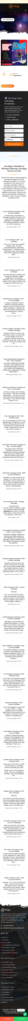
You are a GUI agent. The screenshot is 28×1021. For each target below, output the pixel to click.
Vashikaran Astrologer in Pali (13, 661)
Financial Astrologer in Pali (13, 718)
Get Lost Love (5, 994)
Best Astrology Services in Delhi (9, 975)
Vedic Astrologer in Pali (13, 431)
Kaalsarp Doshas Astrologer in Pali (13, 574)
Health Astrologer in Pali (13, 893)
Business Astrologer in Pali (13, 315)
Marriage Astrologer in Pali (13, 226)
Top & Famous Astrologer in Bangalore (11, 945)
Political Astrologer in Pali (13, 746)
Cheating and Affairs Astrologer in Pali (13, 545)
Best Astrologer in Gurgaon (8, 950)
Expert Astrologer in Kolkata (8, 964)
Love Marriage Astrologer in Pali (13, 689)
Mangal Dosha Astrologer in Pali (13, 808)
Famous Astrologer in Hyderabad (9, 952)
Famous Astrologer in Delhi (8, 947)
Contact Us (4, 937)
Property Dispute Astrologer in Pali (13, 346)
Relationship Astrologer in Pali (13, 374)
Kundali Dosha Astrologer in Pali (13, 778)
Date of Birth (8, 138)
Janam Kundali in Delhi (7, 977)
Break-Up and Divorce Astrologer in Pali (13, 403)
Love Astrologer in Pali (13, 257)
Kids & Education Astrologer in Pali (13, 460)
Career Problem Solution (7, 989)
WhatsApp (22, 1018)
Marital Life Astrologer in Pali (13, 488)
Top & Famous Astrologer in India (9, 972)
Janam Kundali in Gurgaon (8, 987)
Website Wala (18, 1013)
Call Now (8, 1018)
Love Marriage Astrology (7, 997)
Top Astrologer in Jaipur (7, 962)
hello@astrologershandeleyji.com (13, 928)
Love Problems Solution (7, 999)
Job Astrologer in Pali (13, 517)
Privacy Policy (5, 940)
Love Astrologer (5, 992)
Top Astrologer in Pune (7, 969)
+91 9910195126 (8, 925)
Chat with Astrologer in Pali (13, 836)
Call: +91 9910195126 (8, 19)
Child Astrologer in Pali (13, 604)
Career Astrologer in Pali (13, 286)
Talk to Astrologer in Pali (13, 865)
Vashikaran (4, 1002)
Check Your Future (14, 144)
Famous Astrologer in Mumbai (9, 967)
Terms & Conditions (6, 942)
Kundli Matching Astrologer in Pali (13, 632)
